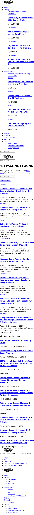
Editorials (7, 135)
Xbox (9, 481)
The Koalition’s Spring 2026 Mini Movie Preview (19, 124)
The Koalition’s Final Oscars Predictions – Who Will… (20, 110)
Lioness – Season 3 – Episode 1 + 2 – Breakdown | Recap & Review (15, 208)
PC (8, 486)
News (2, 220)
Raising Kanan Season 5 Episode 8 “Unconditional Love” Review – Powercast (15, 380)
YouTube (7, 142)
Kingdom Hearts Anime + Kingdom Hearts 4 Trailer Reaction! (15, 260)
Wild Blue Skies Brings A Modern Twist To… (18, 32)
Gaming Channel (13, 148)
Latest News (5, 180)
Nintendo (11, 483)
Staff (5, 459)
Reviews (6, 133)
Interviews (11, 137)
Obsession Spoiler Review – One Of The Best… (20, 96)
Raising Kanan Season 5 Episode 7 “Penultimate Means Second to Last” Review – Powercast (16, 392)
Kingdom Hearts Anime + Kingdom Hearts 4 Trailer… (19, 46)
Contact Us (8, 461)
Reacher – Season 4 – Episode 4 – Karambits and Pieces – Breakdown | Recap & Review (16, 279)
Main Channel (12, 144)
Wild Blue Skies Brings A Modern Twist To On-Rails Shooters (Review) (17, 243)
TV (9, 492)
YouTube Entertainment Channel (15, 463)
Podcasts (7, 139)
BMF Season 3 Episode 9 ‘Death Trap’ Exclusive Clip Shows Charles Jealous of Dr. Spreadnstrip (16, 363)
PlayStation (12, 14)
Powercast (11, 494)
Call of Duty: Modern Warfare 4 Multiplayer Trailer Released (14, 225)
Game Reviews (5, 238)
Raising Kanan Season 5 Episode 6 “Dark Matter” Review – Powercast (15, 404)
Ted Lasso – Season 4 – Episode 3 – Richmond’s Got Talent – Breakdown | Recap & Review (17, 300)
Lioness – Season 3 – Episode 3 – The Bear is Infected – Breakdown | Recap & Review (17, 190)
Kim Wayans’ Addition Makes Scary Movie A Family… (20, 83)
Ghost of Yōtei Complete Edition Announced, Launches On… (21, 61)
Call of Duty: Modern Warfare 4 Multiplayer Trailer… (21, 19)
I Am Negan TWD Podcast (17, 496)
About (6, 7)
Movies (10, 78)
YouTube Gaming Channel (13, 465)
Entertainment (9, 72)
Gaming (6, 10)
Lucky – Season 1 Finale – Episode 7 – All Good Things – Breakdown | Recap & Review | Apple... (16, 319)
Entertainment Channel (16, 146)
